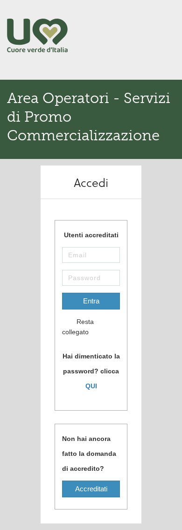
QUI (91, 386)
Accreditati (91, 489)
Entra (91, 301)
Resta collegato (78, 327)
